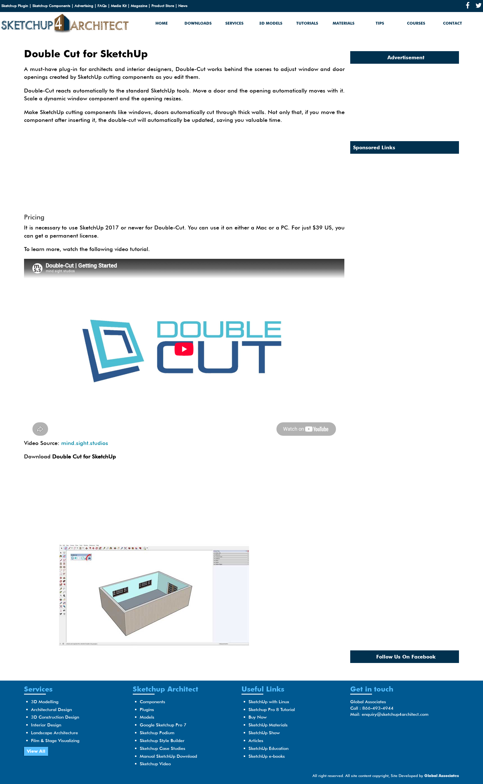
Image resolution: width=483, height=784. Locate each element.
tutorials (307, 23)
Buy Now (257, 717)
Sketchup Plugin (14, 5)
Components (152, 701)
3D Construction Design (55, 717)
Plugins (147, 709)
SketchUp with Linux (268, 701)
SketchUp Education (268, 748)
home (161, 23)
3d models (270, 23)
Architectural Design (51, 709)
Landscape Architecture (54, 732)
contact (452, 23)
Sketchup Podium (157, 732)
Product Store (162, 5)
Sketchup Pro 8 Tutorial (271, 709)
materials (343, 23)
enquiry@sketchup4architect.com (395, 714)
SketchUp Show (264, 732)
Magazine (139, 5)
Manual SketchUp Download (168, 756)
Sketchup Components (51, 5)
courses (416, 23)
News (183, 5)
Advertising (84, 5)
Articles (255, 740)
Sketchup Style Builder (162, 740)
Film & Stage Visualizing (55, 740)
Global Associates (441, 775)
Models (147, 717)
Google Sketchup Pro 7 (163, 725)
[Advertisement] (184, 169)
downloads (198, 23)
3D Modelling (44, 701)
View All (36, 751)
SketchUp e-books (266, 756)
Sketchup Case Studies (162, 748)
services (234, 23)
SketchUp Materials (268, 725)
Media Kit (119, 5)
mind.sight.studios (84, 443)
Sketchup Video (155, 763)
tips (380, 23)
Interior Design (46, 725)
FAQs (102, 5)
